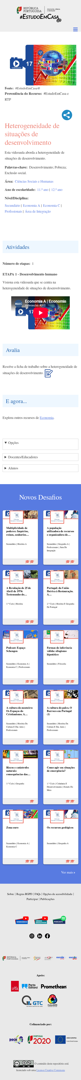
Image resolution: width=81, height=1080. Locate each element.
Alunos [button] (13, 468)
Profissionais (13, 211)
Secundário (12, 205)
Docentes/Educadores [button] (23, 457)
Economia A (31, 205)
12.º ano (56, 189)
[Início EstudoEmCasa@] (38, 9)
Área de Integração (38, 211)
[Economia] (49, 375)
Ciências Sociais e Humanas (34, 181)
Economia (47, 417)
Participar (32, 899)
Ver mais (67, 872)
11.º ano (42, 189)
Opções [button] (13, 442)
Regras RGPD (24, 894)
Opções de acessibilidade (57, 894)
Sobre (10, 894)
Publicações (47, 899)
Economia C (51, 205)
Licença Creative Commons (51, 1070)
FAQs (38, 894)
